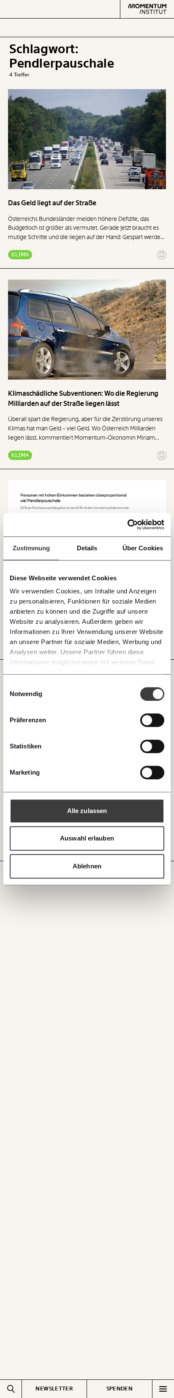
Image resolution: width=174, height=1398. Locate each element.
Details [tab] (87, 548)
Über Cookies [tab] (142, 548)
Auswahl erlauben (87, 838)
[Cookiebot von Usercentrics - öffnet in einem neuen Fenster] (127, 524)
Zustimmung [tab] (31, 548)
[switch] (152, 720)
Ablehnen (87, 866)
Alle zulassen (87, 810)
